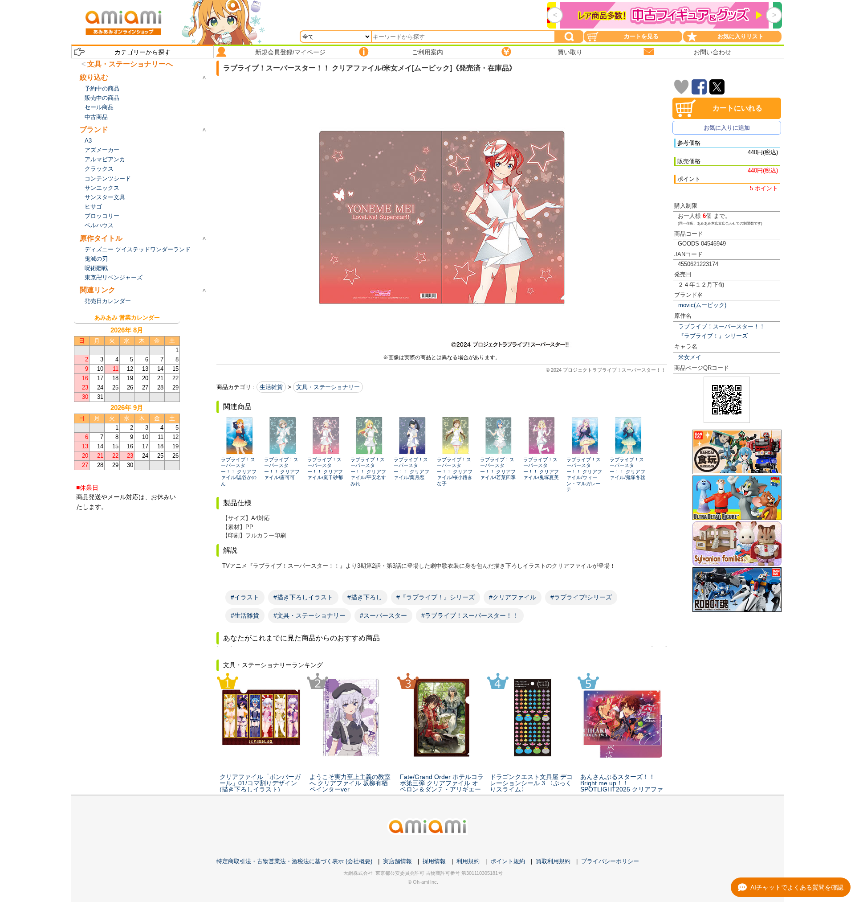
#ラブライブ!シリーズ (581, 597)
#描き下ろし (364, 597)
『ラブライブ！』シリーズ (713, 335)
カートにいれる (737, 108)
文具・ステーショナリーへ (130, 64)
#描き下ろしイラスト (303, 597)
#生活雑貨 (245, 615)
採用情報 (434, 861)
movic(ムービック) (702, 305)
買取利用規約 (553, 861)
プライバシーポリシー (610, 861)
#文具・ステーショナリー (309, 615)
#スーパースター (383, 615)
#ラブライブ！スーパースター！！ (469, 615)
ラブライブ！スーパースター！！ (721, 326)
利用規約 (468, 861)
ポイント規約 (507, 861)
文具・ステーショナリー (328, 387)
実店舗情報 (397, 861)
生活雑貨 (271, 387)
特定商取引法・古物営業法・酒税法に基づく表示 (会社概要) (294, 861)
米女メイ (689, 357)
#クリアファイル (512, 597)
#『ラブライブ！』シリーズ (435, 597)
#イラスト (245, 597)
